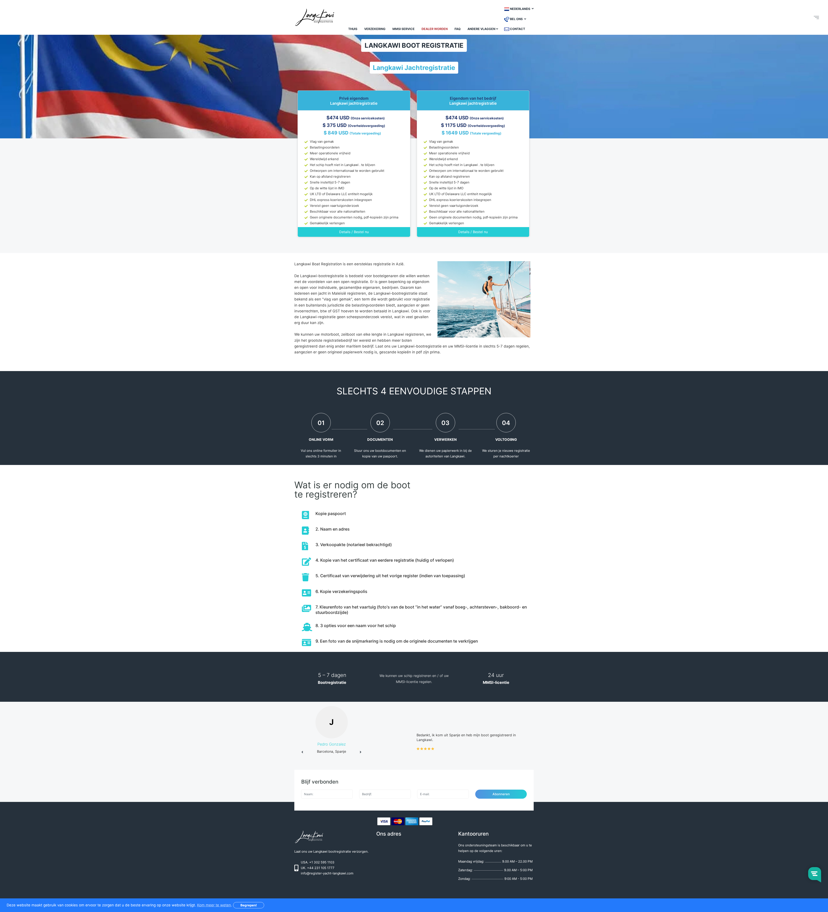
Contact (517, 29)
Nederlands (520, 8)
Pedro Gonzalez (331, 744)
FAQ (458, 29)
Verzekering (375, 29)
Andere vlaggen (481, 29)
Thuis (352, 29)
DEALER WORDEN (435, 29)
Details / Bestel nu (354, 232)
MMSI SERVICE (403, 29)
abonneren (501, 794)
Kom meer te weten (214, 905)
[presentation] (302, 752)
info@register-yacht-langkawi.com (327, 873)
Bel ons (516, 19)
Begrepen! (248, 905)
